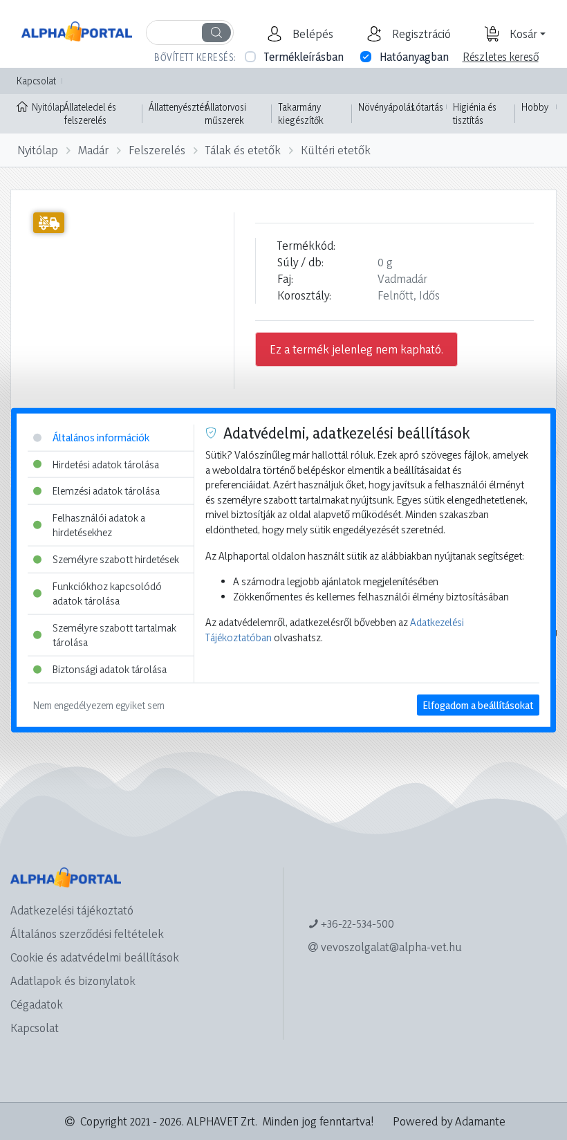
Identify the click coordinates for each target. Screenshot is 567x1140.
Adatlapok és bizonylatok (73, 980)
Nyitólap (44, 107)
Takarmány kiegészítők (301, 114)
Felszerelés (157, 149)
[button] (311, 34)
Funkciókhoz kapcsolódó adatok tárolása (107, 593)
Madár (93, 149)
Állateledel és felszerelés (90, 114)
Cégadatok (36, 1004)
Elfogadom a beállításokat (478, 704)
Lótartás (427, 107)
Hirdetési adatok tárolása (106, 463)
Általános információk (101, 437)
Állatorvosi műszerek (225, 114)
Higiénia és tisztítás (474, 114)
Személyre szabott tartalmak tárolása (114, 635)
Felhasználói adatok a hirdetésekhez (99, 525)
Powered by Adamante (449, 1121)
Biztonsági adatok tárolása (110, 669)
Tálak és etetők (243, 149)
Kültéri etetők (336, 149)
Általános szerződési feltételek (87, 933)
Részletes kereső (501, 57)
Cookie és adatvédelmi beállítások (94, 957)
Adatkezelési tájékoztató (71, 910)
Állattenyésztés (178, 107)
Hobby (534, 107)
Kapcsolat (36, 80)
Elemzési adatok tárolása (106, 490)
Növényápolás (386, 107)
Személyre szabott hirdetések (116, 559)
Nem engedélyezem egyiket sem (99, 704)
